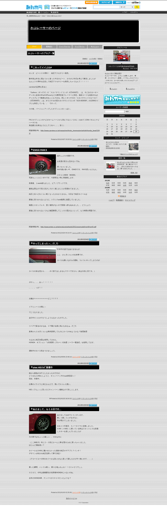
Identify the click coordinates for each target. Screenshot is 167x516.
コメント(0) (76, 139)
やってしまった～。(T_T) (45, 243)
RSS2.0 (123, 196)
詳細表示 (85, 58)
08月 (113, 192)
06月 (136, 190)
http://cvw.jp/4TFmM (127, 66)
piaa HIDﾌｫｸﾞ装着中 (43, 367)
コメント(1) (76, 357)
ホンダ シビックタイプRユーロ (127, 162)
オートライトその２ (112, 142)
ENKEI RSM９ (40, 150)
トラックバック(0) (87, 139)
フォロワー (130, 89)
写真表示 (100, 58)
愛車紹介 (49, 46)
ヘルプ (129, 2)
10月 (124, 185)
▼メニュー (95, 46)
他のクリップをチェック (129, 154)
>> (126, 116)
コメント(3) (76, 492)
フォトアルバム (64, 46)
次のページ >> (71, 498)
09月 (119, 192)
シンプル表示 (92, 58)
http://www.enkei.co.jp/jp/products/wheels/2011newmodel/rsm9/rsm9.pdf (68, 227)
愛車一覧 (134, 173)
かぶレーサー (109, 73)
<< (118, 116)
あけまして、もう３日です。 (47, 409)
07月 (107, 192)
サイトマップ (130, 200)
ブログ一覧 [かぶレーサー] (54, 15)
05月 (130, 183)
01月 (107, 183)
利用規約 (119, 200)
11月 (130, 192)
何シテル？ (126, 68)
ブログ (43, 15)
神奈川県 (118, 73)
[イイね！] (93, 63)
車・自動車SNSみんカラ (33, 15)
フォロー (113, 89)
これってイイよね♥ (42, 67)
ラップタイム (79, 46)
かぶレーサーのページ (46, 28)
